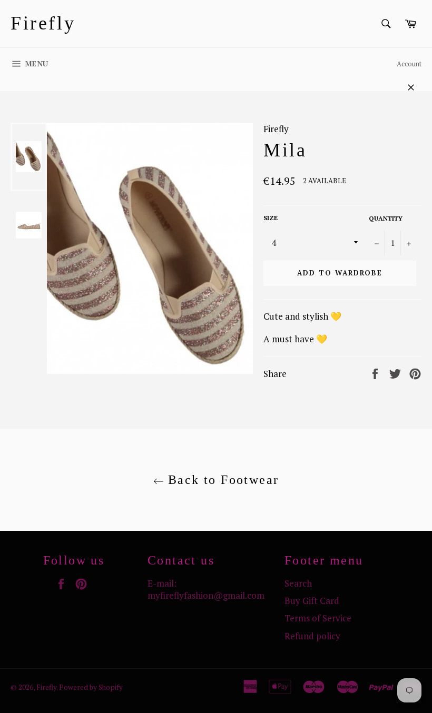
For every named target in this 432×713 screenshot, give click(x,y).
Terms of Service (317, 618)
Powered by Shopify (91, 687)
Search (298, 583)
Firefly (43, 23)
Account (409, 63)
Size (270, 218)
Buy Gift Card (311, 601)
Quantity (385, 218)
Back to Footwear (221, 480)
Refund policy (312, 636)
